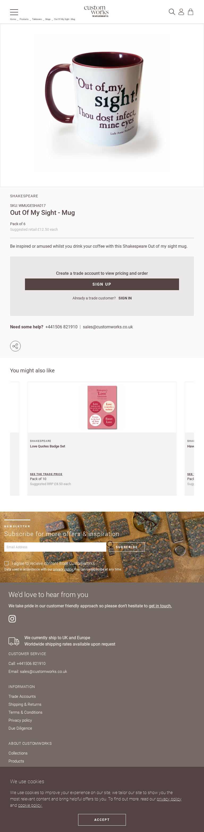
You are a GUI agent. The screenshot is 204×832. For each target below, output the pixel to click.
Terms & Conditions (25, 712)
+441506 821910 (61, 326)
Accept (102, 820)
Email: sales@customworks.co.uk (37, 671)
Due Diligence (20, 728)
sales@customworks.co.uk (108, 326)
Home (13, 19)
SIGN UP (102, 284)
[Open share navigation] (16, 346)
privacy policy (169, 798)
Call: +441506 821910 (26, 663)
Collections (18, 753)
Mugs (47, 19)
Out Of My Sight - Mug (64, 19)
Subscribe (127, 547)
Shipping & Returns (24, 704)
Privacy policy (20, 720)
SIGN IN (125, 298)
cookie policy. (30, 805)
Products (24, 19)
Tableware (37, 19)
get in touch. (160, 606)
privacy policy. (63, 569)
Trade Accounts (22, 696)
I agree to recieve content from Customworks (53, 563)
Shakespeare (24, 196)
